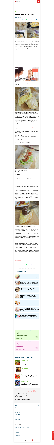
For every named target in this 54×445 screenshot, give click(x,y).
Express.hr (27, 427)
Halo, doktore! (17, 414)
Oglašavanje (17, 432)
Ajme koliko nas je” (33, 126)
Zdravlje (16, 405)
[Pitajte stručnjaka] (53, 435)
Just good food (18, 260)
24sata (16, 427)
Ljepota (16, 409)
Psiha (16, 407)
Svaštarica (29, 129)
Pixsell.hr (23, 427)
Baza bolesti (17, 419)
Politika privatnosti (18, 437)
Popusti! (19, 427)
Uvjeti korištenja (17, 435)
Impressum (17, 434)
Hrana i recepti (18, 412)
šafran (18, 128)
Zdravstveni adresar (19, 416)
